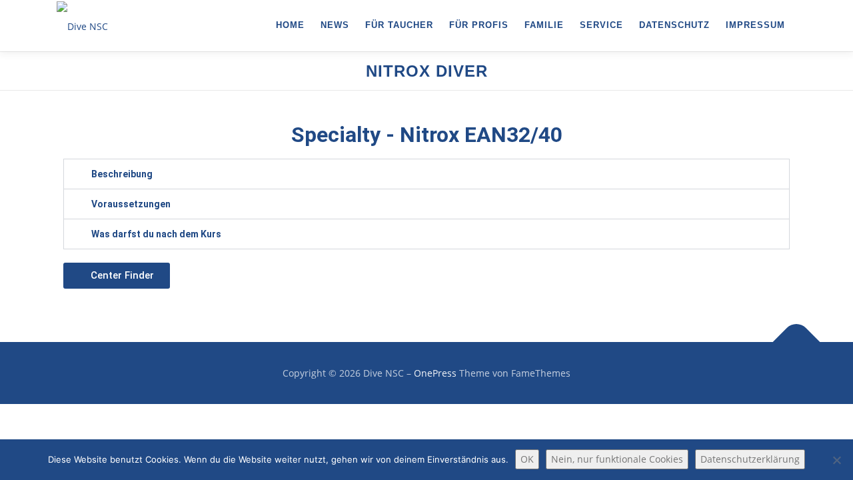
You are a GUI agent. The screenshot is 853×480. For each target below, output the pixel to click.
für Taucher (399, 25)
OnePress (435, 373)
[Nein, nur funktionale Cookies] (836, 460)
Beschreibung (122, 174)
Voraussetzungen (131, 204)
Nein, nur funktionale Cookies (617, 459)
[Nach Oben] (796, 341)
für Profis (478, 25)
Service (601, 25)
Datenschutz (674, 25)
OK (527, 459)
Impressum (755, 25)
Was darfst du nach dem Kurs (156, 234)
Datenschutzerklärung (750, 459)
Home (290, 25)
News (335, 25)
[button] (426, 174)
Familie (544, 25)
